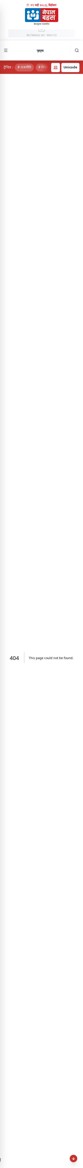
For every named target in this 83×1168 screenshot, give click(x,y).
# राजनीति (24, 67)
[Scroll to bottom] (73, 1158)
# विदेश (43, 67)
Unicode (70, 67)
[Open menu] (6, 50)
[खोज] (76, 50)
